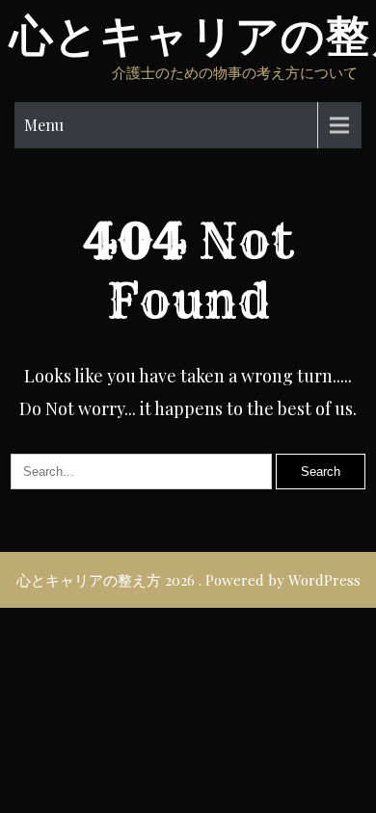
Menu (44, 125)
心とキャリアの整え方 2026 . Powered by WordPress (188, 580)
